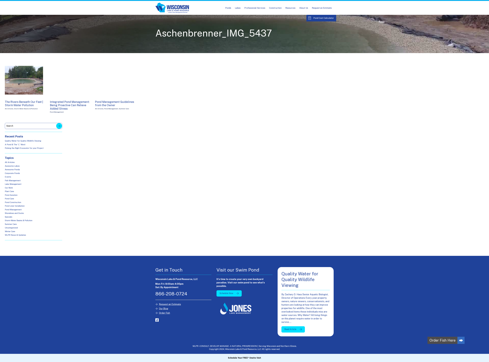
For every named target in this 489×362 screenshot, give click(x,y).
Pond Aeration (11, 195)
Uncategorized (11, 228)
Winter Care (10, 231)
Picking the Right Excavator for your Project (24, 148)
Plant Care (9, 191)
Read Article (290, 329)
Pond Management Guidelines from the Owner (114, 103)
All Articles (9, 109)
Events (8, 177)
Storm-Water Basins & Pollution (26, 109)
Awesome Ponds (12, 169)
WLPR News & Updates (15, 235)
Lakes (238, 8)
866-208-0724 (171, 293)
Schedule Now (226, 293)
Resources (290, 8)
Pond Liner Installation (15, 206)
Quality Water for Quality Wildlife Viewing (23, 141)
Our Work (9, 188)
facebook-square (157, 320)
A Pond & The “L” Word (15, 144)
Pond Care (9, 199)
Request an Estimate (322, 8)
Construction (275, 8)
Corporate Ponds (12, 173)
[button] (461, 340)
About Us (303, 8)
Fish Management (13, 180)
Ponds (228, 8)
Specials (8, 217)
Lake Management (13, 184)
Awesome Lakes (12, 166)
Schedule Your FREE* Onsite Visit (244, 358)
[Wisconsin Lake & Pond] (172, 8)
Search (59, 126)
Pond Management (57, 112)
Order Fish (164, 313)
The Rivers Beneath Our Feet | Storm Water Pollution (24, 103)
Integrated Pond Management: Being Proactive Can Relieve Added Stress (69, 105)
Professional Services (254, 8)
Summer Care (124, 109)
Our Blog (163, 308)
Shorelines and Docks (14, 213)
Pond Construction (13, 202)
